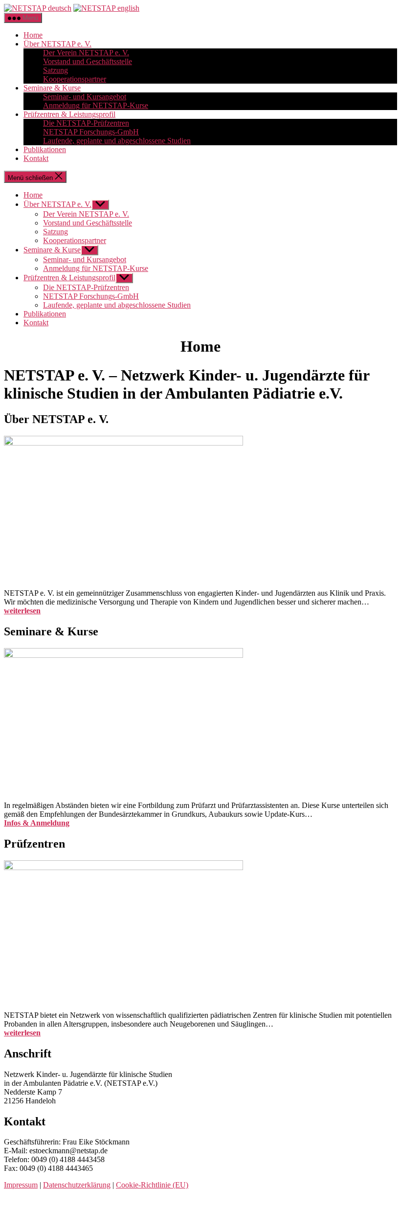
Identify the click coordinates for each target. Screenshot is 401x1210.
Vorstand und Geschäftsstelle (87, 61)
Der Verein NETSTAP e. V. (86, 52)
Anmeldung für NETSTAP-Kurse (95, 105)
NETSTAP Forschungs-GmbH (91, 132)
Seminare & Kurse (52, 88)
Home (33, 35)
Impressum (21, 1185)
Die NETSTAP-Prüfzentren (86, 123)
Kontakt (35, 158)
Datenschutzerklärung (77, 1185)
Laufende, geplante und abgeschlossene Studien (117, 140)
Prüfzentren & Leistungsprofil (69, 114)
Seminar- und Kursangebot (84, 96)
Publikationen (44, 149)
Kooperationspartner (74, 79)
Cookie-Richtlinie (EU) (152, 1185)
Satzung (55, 70)
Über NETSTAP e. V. (57, 44)
